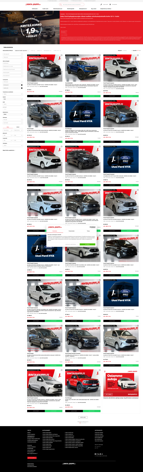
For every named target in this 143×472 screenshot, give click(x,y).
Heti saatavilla (6, 54)
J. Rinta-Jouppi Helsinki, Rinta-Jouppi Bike (51, 435)
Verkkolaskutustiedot (31, 441)
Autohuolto (98, 430)
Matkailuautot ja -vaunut (8, 66)
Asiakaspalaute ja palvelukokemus (31, 436)
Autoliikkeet (46, 430)
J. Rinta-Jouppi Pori (69, 434)
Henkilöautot (5, 63)
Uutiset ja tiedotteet (31, 446)
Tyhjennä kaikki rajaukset (22, 50)
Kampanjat (29, 445)
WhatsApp (54, 141)
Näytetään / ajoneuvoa (83, 421)
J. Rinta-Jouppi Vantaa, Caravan (71, 447)
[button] (9, 150)
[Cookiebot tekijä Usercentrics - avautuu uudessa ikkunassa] (90, 227)
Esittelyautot (6, 84)
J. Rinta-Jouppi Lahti (46, 447)
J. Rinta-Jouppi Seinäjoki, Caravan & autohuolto (74, 439)
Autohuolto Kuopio (99, 434)
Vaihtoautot (6, 81)
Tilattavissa (6, 57)
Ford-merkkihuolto (99, 437)
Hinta (8, 127)
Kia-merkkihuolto (98, 439)
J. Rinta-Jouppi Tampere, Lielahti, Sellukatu (74, 444)
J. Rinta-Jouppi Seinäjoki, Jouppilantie (73, 440)
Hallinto (29, 432)
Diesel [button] (40, 50)
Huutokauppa (30, 451)
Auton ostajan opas (31, 450)
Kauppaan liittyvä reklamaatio (33, 438)
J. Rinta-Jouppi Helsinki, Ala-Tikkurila (50, 434)
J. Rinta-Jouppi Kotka (46, 444)
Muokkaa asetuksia (71, 244)
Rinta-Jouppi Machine (32, 453)
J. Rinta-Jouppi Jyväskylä (47, 442)
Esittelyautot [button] (48, 50)
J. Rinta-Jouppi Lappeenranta (48, 449)
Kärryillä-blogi (30, 448)
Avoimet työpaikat (31, 434)
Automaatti (6, 122)
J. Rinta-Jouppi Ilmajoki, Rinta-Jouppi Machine (52, 440)
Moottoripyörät (6, 72)
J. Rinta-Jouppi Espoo (46, 432)
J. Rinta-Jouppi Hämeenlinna (48, 439)
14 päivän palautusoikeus (32, 440)
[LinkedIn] (98, 454)
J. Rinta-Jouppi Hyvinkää (47, 437)
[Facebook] (95, 454)
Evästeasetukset (30, 465)
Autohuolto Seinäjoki (99, 435)
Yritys (29, 430)
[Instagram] (97, 454)
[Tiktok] (102, 454)
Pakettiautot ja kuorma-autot (9, 69)
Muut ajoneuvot (6, 75)
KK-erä (18, 127)
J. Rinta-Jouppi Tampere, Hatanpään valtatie (74, 442)
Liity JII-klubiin (31, 457)
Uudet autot (6, 88)
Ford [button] (33, 50)
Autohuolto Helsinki (99, 432)
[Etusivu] (33, 4)
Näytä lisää (83, 417)
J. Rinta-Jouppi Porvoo (69, 435)
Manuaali (5, 119)
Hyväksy (87, 244)
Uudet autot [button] (58, 50)
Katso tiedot (36, 141)
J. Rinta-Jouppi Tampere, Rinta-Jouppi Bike (74, 445)
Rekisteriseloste (30, 463)
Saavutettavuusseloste (32, 466)
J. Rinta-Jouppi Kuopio (47, 445)
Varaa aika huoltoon (99, 440)
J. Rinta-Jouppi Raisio (69, 437)
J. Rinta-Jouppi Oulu (69, 432)
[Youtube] (100, 454)
